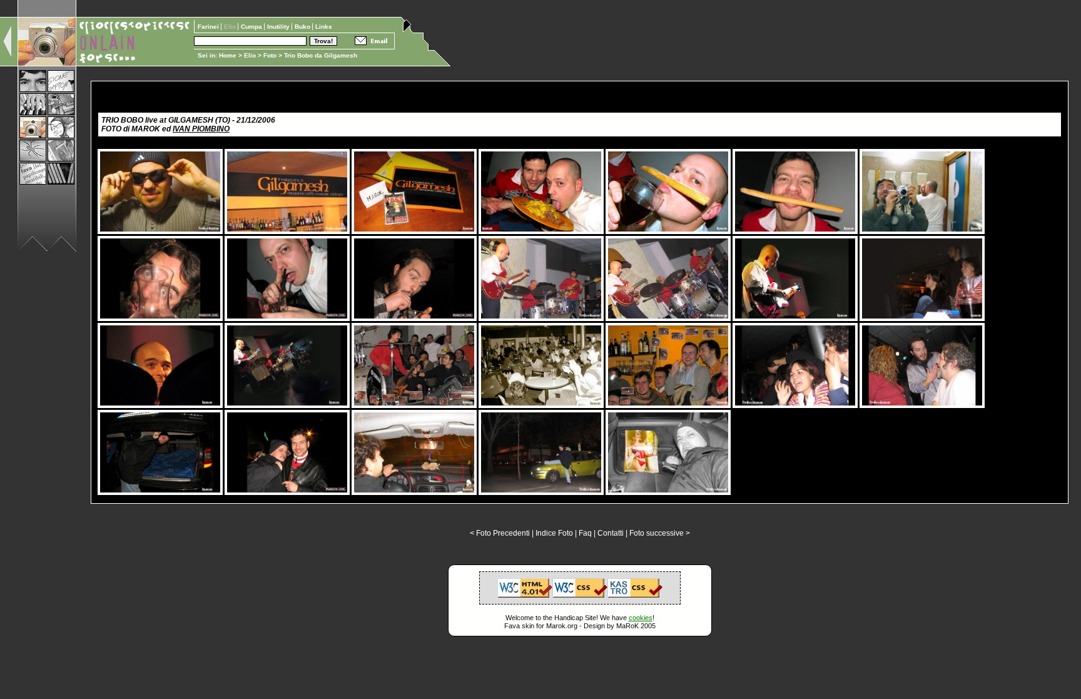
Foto (270, 55)
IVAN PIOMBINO (201, 129)
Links (323, 26)
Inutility (279, 26)
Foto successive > (659, 533)
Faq (585, 533)
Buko (303, 26)
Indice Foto (554, 533)
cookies (640, 617)
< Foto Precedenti (500, 533)
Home (227, 55)
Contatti (610, 533)
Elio (250, 55)
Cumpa (252, 26)
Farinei (209, 26)
